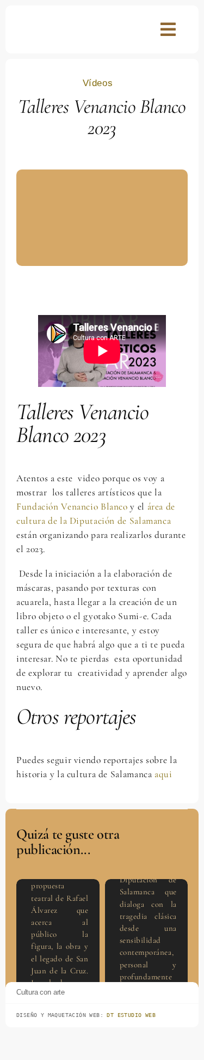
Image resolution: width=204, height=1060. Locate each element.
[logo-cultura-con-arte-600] (41, 22)
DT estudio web (131, 1015)
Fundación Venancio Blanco (72, 506)
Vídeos (98, 83)
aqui (163, 774)
